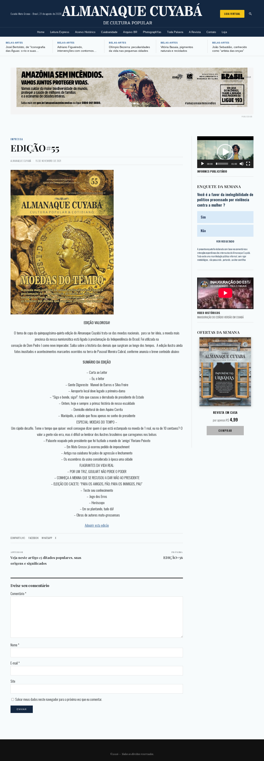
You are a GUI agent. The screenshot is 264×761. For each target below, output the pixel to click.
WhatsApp (47, 538)
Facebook (33, 538)
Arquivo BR (130, 32)
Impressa (17, 139)
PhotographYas (152, 32)
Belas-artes (14, 42)
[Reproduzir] (202, 164)
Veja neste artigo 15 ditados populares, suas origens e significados (46, 558)
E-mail (15, 663)
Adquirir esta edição (97, 525)
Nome (15, 644)
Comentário (18, 593)
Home (40, 32)
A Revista (195, 32)
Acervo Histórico (85, 32)
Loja (224, 32)
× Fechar (246, 77)
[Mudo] (241, 164)
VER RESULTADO (225, 241)
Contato (211, 32)
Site (13, 681)
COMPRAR (225, 430)
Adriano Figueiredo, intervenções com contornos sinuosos (75, 51)
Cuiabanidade (109, 32)
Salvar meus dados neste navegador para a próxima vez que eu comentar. (58, 699)
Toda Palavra (175, 32)
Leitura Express (59, 32)
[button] (225, 152)
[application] (225, 152)
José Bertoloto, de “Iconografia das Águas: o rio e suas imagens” (25, 51)
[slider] (222, 164)
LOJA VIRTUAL (232, 13)
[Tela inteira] (248, 164)
